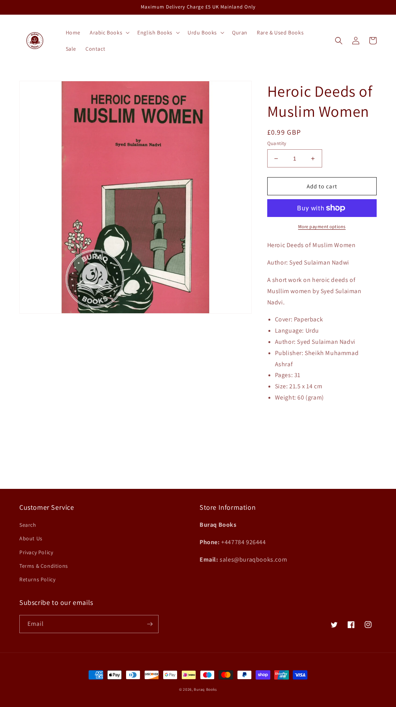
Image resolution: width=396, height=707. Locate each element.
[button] (109, 32)
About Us (31, 538)
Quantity (277, 143)
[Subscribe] (149, 624)
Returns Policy (37, 579)
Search (27, 524)
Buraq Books (205, 689)
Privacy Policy (36, 552)
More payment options (322, 226)
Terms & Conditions (43, 565)
